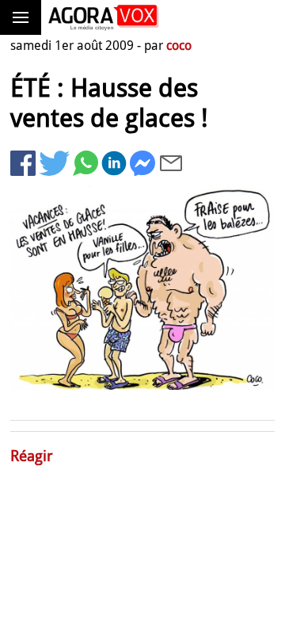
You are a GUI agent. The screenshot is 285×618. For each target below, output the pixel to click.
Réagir (31, 456)
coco (179, 45)
